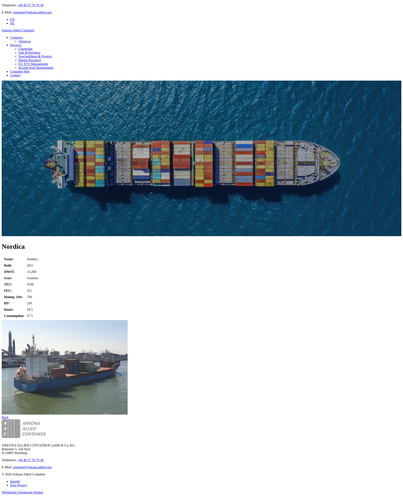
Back (5, 417)
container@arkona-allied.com (32, 12)
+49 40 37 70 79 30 (30, 5)
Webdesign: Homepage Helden (22, 492)
